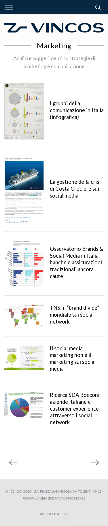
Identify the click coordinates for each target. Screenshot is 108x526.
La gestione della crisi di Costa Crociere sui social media (75, 189)
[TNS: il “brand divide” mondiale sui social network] (24, 316)
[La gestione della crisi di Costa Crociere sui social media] (24, 190)
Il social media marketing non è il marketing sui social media (73, 358)
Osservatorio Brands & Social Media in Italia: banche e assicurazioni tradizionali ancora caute (76, 262)
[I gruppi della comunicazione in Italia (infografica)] (24, 111)
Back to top (49, 514)
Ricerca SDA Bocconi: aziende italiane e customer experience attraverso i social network (75, 408)
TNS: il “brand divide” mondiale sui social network (74, 315)
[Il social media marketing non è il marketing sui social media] (24, 357)
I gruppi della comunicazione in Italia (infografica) (77, 110)
